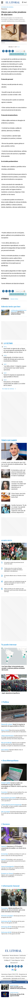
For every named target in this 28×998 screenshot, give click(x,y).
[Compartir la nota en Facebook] (3, 51)
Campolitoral (5, 955)
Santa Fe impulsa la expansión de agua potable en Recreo (14, 374)
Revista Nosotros (14, 955)
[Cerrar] (24, 54)
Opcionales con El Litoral (18, 978)
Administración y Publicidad (13, 976)
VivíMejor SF (7, 960)
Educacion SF (14, 962)
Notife (22, 960)
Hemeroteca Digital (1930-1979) (9, 974)
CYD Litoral (6, 958)
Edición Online (14, 299)
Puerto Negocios (15, 960)
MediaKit (14, 980)
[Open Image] (3, 27)
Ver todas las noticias (8, 388)
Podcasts (12, 958)
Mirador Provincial (20, 958)
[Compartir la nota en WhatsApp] (9, 51)
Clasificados (22, 955)
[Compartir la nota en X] (6, 51)
